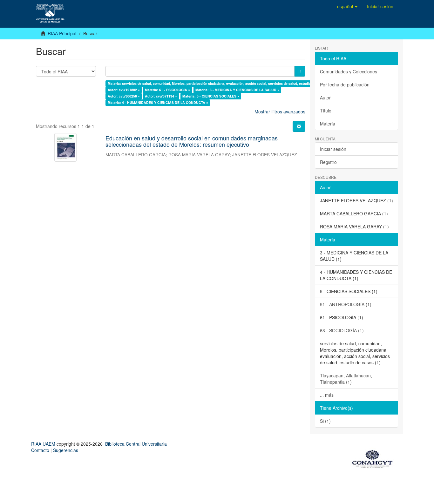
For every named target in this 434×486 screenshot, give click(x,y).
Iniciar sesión (333, 149)
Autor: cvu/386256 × (124, 96)
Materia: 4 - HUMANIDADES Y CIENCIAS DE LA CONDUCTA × (158, 102)
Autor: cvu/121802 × (124, 89)
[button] (347, 6)
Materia (327, 123)
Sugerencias (65, 450)
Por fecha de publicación (345, 84)
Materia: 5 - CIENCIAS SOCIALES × (210, 96)
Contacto (40, 450)
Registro (328, 162)
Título (325, 110)
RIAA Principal (62, 33)
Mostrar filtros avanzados (279, 111)
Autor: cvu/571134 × (161, 96)
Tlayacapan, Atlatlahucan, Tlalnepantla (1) (346, 378)
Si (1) (325, 421)
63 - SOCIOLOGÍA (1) (342, 330)
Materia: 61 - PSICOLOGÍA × (167, 89)
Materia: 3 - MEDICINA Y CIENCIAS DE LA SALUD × (237, 89)
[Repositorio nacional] (374, 458)
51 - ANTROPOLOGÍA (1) (345, 304)
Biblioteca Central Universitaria (136, 444)
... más (327, 395)
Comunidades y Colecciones (348, 71)
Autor (325, 97)
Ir (299, 71)
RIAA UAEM (44, 444)
